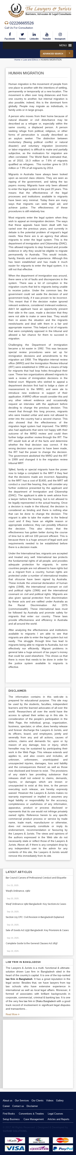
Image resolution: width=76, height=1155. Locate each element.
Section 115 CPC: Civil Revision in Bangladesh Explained (35, 917)
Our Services (22, 1100)
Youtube (46, 39)
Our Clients (38, 1100)
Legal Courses (55, 1113)
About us (7, 1100)
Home (17, 59)
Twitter (22, 39)
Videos (49, 1100)
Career (6, 1106)
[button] (63, 45)
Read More (12, 1014)
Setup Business (11, 1119)
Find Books (9, 1113)
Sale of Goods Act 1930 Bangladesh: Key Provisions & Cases (37, 930)
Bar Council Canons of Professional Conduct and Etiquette (36, 877)
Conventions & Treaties (31, 1113)
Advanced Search (53, 54)
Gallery (60, 1100)
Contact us (18, 1106)
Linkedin (34, 39)
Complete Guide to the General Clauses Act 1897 (32, 943)
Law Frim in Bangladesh (23, 962)
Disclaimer (32, 1106)
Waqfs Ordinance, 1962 (18, 891)
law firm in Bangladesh (19, 979)
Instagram (60, 39)
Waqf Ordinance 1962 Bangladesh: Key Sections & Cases (36, 904)
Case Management (34, 1119)
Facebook (10, 39)
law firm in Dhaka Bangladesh (40, 1001)
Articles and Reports (58, 1119)
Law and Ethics (30, 59)
